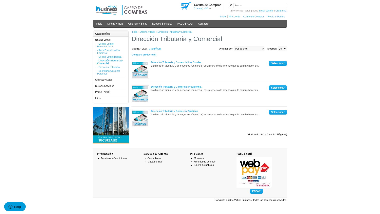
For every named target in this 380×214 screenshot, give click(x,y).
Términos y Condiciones (114, 158)
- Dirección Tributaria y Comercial (110, 62)
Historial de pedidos (205, 161)
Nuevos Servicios (162, 23)
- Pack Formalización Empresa (108, 51)
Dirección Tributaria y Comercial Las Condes (176, 62)
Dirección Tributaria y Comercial (175, 32)
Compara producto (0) (144, 54)
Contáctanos (154, 158)
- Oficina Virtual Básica (109, 56)
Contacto (203, 23)
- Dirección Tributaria (108, 67)
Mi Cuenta (234, 16)
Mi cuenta (199, 158)
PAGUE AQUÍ (185, 23)
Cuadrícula (155, 48)
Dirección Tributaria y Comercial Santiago (174, 111)
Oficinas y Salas (137, 23)
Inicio (223, 16)
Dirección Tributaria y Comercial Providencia (176, 86)
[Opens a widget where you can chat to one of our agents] (15, 207)
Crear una (281, 10)
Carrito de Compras (253, 16)
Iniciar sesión (266, 10)
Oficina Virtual (115, 23)
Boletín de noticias (204, 165)
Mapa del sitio (154, 161)
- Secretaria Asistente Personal (108, 72)
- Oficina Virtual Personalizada (105, 45)
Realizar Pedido (276, 16)
